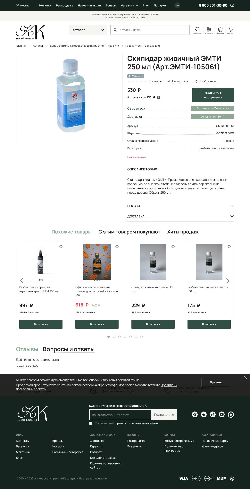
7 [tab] (141, 337)
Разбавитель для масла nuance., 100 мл (209, 289)
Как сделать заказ (103, 458)
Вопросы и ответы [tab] (69, 349)
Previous (19, 287)
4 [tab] (125, 337)
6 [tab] (136, 337)
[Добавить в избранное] (61, 246)
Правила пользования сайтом (105, 465)
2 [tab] (114, 337)
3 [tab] (119, 337)
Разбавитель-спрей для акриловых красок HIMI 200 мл (39, 289)
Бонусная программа (179, 441)
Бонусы (111, 5)
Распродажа (64, 5)
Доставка (136, 216)
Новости (58, 446)
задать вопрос (27, 365)
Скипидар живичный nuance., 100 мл (152, 289)
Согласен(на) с (126, 423)
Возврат (96, 452)
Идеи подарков (212, 446)
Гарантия (96, 446)
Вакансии (22, 446)
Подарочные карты (215, 441)
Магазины (127, 5)
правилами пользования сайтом (137, 423)
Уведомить (213, 95)
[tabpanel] (41, 287)
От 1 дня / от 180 (206, 116)
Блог (146, 5)
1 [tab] (108, 337)
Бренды (57, 441)
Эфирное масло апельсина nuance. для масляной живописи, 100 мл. (97, 291)
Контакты (22, 441)
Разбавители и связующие (217, 148)
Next (230, 287)
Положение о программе (173, 448)
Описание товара (142, 169)
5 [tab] (130, 337)
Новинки (45, 5)
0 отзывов (155, 81)
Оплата (133, 206)
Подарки (160, 5)
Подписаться (164, 414)
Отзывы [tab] (27, 349)
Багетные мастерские (67, 452)
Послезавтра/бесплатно (212, 108)
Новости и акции (89, 5)
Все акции (134, 446)
